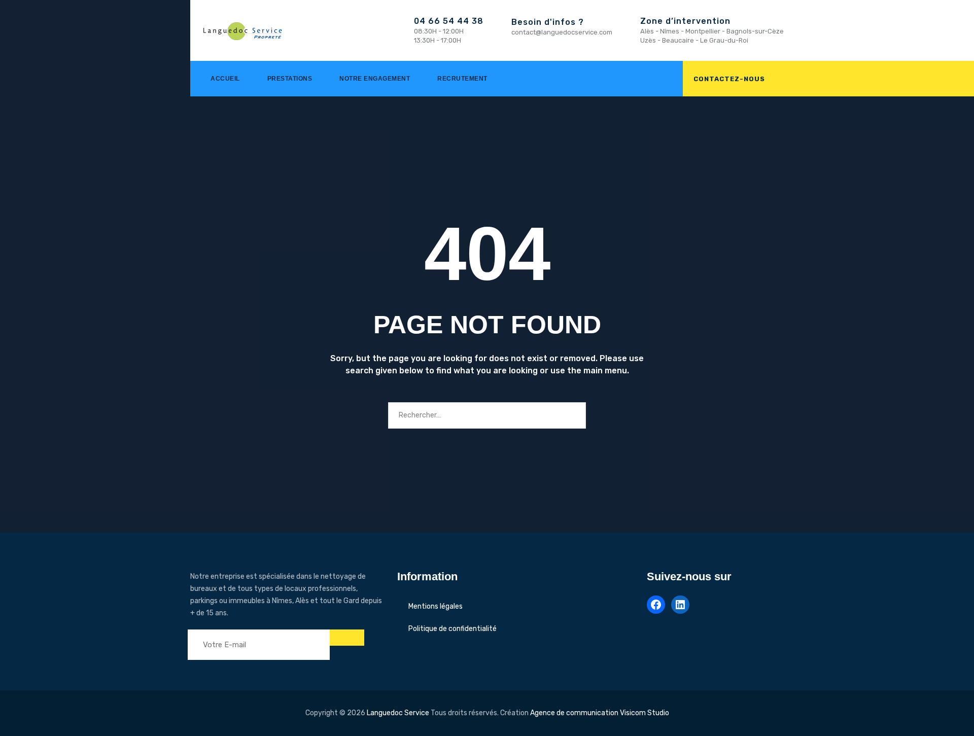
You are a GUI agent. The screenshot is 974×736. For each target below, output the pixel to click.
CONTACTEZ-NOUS (729, 79)
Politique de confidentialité (452, 628)
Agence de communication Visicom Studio (599, 713)
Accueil (225, 78)
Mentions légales (435, 606)
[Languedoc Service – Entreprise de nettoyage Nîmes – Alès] (245, 30)
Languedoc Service (398, 713)
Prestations (289, 78)
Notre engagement (374, 78)
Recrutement (462, 78)
